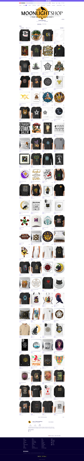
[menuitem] (20, 5)
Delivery (42, 440)
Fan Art (24, 441)
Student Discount (25, 444)
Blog (24, 443)
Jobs (32, 445)
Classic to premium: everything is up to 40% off (38, 0)
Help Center (42, 442)
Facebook (53, 441)
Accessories (53, 5)
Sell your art (33, 444)
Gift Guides (24, 440)
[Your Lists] (62, 3)
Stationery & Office (59, 5)
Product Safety (43, 444)
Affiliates (33, 443)
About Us (33, 440)
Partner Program (34, 442)
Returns (42, 441)
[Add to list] (29, 30)
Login (24, 445)
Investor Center (34, 441)
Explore (20, 5)
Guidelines (42, 443)
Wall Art (39, 5)
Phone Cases (34, 5)
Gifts (64, 5)
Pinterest (53, 444)
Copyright (42, 445)
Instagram (53, 440)
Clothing (25, 5)
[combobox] (38, 3)
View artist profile (46, 21)
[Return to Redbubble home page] (22, 3)
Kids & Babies (48, 5)
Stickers (30, 5)
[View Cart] (64, 3)
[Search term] (49, 3)
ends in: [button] (39, 0)
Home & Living (43, 5)
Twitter (53, 442)
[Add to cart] (40, 43)
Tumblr (53, 443)
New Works (24, 442)
